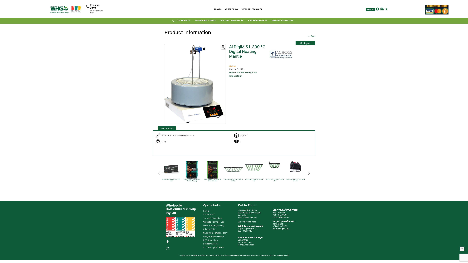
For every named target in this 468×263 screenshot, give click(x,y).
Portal (206, 211)
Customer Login (305, 43)
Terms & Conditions (212, 218)
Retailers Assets (211, 243)
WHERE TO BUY (231, 9)
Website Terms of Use (213, 222)
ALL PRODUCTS (183, 20)
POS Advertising (210, 240)
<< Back (312, 36)
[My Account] (377, 9)
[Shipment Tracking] (382, 9)
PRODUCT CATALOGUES (282, 20)
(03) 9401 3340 (95, 6)
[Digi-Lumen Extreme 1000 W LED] (254, 174)
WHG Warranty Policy (213, 225)
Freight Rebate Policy (213, 236)
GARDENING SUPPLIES (257, 20)
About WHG (208, 214)
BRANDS (217, 9)
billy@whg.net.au (281, 217)
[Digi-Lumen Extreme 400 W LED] (275, 170)
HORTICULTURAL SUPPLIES (231, 20)
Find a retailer (235, 76)
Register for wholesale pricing (243, 72)
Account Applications (213, 247)
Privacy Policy (209, 229)
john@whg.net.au (246, 244)
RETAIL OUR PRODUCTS (252, 9)
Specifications (166, 128)
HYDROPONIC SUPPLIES (205, 20)
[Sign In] (386, 9)
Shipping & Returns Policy (215, 232)
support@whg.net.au (248, 228)
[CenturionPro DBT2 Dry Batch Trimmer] (295, 172)
